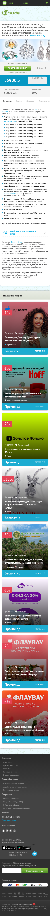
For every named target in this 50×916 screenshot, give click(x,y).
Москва (25, 3)
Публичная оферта (11, 805)
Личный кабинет (47, 3)
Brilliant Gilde (10, 121)
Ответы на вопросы (11, 775)
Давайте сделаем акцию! (13, 783)
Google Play (24, 848)
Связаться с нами (9, 820)
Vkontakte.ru (7, 830)
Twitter (10, 830)
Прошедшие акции (11, 790)
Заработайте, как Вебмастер (15, 787)
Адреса (19, 101)
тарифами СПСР (10, 193)
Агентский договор (11, 798)
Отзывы (30, 101)
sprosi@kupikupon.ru (11, 817)
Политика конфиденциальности (16, 808)
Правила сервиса (10, 772)
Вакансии (7, 768)
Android (5, 111)
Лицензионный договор (13, 802)
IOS (36, 109)
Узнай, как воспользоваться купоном (23, 232)
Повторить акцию (17, 68)
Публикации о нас (10, 765)
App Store (9, 848)
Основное (7, 101)
